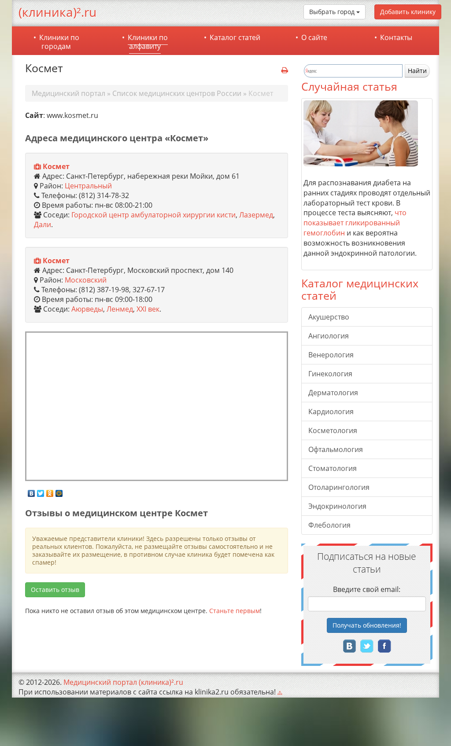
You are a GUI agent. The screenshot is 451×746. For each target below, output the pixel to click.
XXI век (148, 309)
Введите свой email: (366, 589)
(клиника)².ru (57, 12)
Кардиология (331, 411)
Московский (86, 280)
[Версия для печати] (284, 70)
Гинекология (330, 374)
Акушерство (328, 317)
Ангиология (328, 336)
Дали (42, 224)
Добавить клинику (408, 11)
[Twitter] (40, 491)
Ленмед (120, 309)
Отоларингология (339, 487)
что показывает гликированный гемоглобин (355, 223)
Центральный (88, 186)
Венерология (331, 355)
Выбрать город (332, 11)
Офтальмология (335, 449)
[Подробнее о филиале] (37, 167)
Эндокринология (337, 506)
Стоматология (332, 468)
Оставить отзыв (55, 589)
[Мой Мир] (59, 491)
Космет (56, 166)
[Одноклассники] (50, 491)
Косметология (332, 430)
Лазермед (256, 215)
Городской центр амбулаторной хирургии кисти (153, 215)
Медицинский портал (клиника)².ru (123, 682)
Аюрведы (87, 309)
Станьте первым (234, 610)
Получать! (367, 625)
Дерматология (333, 392)
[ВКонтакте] (31, 491)
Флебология (329, 525)
